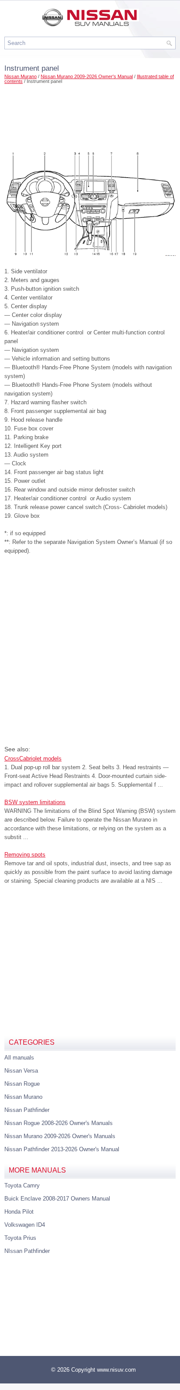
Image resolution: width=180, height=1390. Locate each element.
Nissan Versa (21, 1070)
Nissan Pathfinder (26, 1110)
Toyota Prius (20, 1238)
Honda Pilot (19, 1211)
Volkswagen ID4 (24, 1224)
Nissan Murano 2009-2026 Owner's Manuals (59, 1136)
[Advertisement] (90, 114)
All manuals (19, 1057)
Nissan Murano (20, 76)
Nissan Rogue (22, 1083)
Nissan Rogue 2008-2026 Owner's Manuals (58, 1123)
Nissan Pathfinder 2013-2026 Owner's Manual (61, 1149)
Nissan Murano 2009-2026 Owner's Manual (87, 76)
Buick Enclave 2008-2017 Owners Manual (57, 1198)
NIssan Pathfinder (27, 1251)
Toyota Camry (22, 1185)
